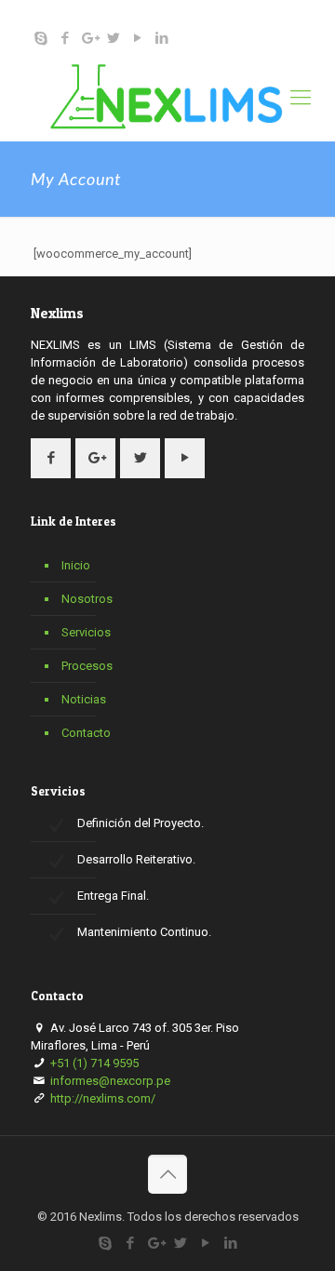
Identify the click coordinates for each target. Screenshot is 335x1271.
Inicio (75, 565)
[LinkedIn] (161, 38)
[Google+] (89, 38)
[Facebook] (64, 38)
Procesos (87, 666)
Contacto (86, 733)
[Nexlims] (167, 97)
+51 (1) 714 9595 (112, 14)
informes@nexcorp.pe (244, 14)
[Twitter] (113, 38)
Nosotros (87, 599)
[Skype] (40, 38)
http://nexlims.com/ (101, 1098)
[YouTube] (137, 38)
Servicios (86, 632)
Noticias (83, 699)
